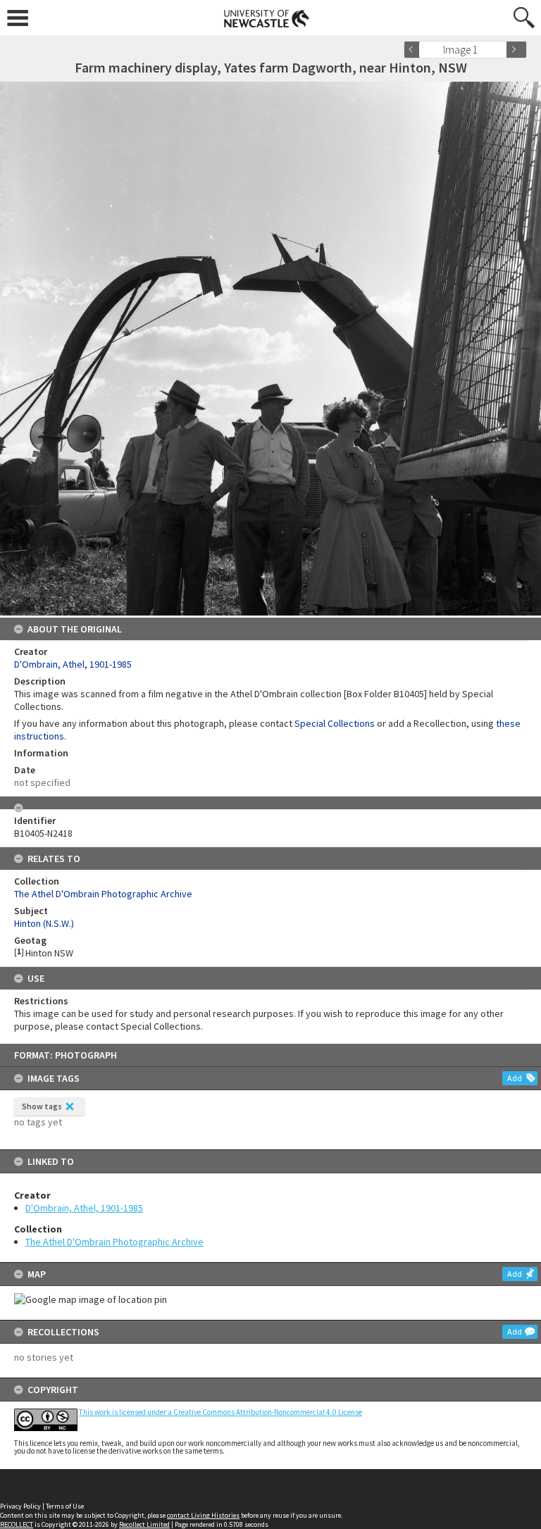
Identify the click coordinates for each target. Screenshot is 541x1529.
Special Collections (334, 723)
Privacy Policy (20, 1506)
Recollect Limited (144, 1524)
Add (514, 1078)
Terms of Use (65, 1506)
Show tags (42, 1106)
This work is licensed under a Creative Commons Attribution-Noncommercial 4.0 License (220, 1412)
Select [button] (500, 50)
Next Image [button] (516, 50)
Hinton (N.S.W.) (44, 923)
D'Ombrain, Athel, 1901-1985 (84, 1208)
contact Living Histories (203, 1515)
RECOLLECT (16, 1524)
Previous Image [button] (414, 50)
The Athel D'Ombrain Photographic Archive (114, 1241)
